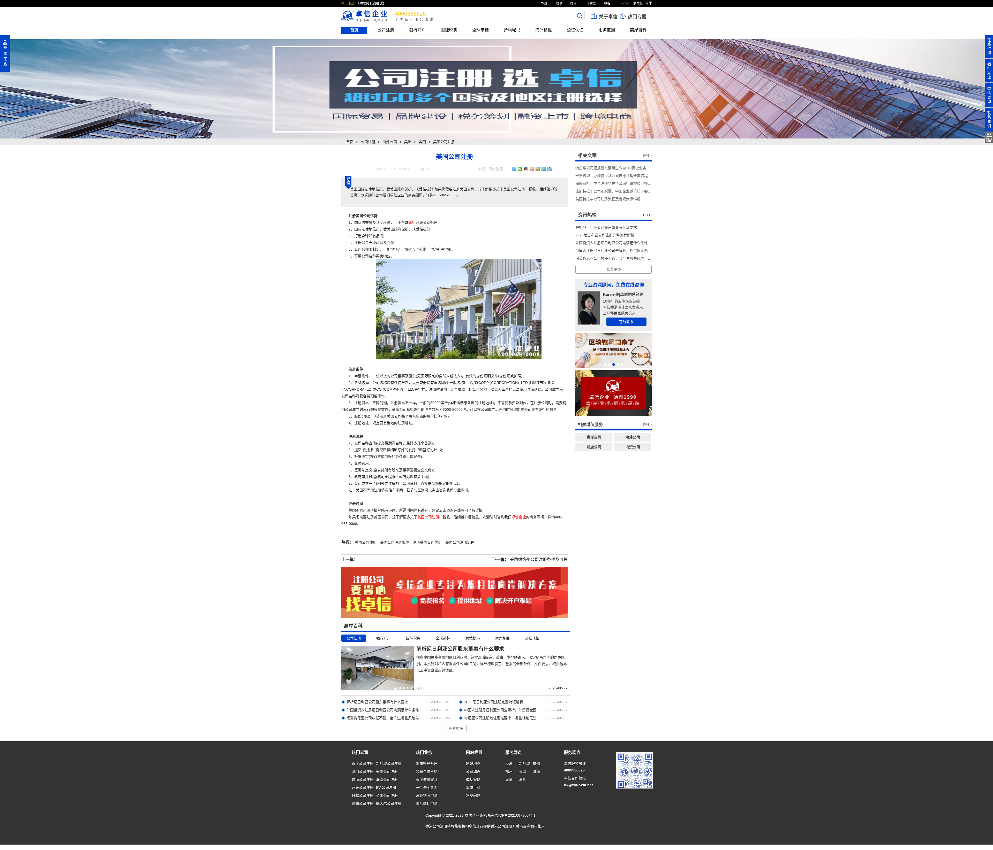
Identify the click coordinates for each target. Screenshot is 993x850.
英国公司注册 (387, 795)
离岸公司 (594, 437)
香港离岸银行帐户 (530, 826)
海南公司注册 (387, 779)
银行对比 (989, 70)
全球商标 (480, 30)
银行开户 (417, 30)
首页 (354, 30)
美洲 (407, 142)
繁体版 (638, 3)
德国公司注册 (362, 803)
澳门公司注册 (362, 771)
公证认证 (575, 30)
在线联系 (626, 322)
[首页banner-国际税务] (496, 88)
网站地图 (473, 763)
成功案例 (363, 3)
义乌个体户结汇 (428, 771)
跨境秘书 (512, 30)
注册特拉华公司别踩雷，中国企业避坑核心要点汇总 (617, 191)
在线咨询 (989, 46)
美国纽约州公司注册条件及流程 (539, 559)
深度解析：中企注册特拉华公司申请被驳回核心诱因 (617, 183)
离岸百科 (638, 30)
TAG (543, 3)
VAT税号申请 (426, 787)
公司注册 (386, 30)
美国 (422, 142)
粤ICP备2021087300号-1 (515, 815)
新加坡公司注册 (388, 763)
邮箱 (606, 3)
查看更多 (456, 728)
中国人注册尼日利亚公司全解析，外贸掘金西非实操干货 (620, 251)
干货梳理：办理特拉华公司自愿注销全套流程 (611, 176)
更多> (647, 155)
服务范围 (606, 30)
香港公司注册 (362, 763)
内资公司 (633, 447)
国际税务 (449, 30)
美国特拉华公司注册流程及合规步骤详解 (608, 199)
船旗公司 (594, 447)
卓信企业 (518, 517)
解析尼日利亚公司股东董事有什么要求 (606, 227)
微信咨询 (989, 94)
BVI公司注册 (386, 787)
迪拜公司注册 (362, 779)
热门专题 (636, 16)
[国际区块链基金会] (613, 350)
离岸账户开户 (427, 763)
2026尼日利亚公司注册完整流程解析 (604, 235)
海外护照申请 (427, 795)
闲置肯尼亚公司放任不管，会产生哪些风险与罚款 (615, 258)
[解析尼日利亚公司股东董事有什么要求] (377, 668)
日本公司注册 (362, 795)
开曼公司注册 (362, 787)
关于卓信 (608, 16)
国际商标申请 (427, 803)
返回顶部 (989, 137)
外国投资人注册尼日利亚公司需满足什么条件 (611, 243)
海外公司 (389, 142)
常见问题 (378, 3)
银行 (412, 222)
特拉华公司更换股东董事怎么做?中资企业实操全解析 (618, 168)
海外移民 (543, 30)
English (625, 3)
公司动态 (473, 771)
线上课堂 (347, 3)
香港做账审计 (427, 779)
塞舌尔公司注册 (388, 803)
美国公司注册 (428, 517)
